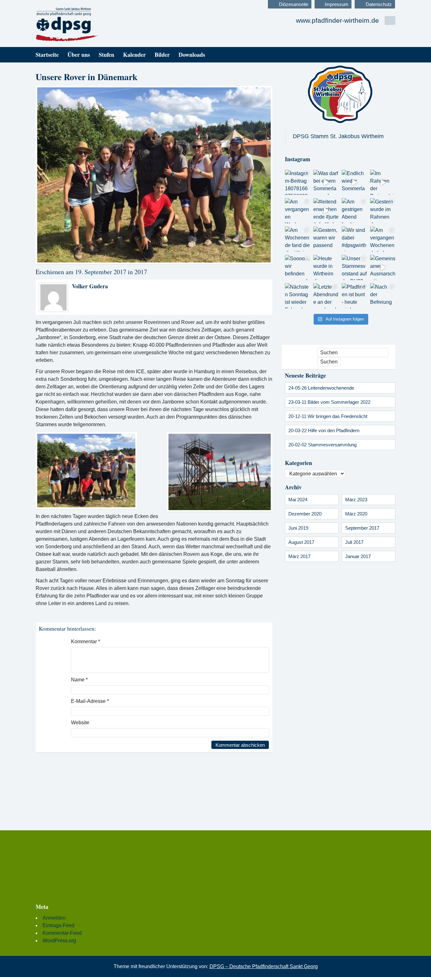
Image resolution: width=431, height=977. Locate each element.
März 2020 (356, 513)
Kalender (134, 54)
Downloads (192, 54)
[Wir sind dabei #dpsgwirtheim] (354, 239)
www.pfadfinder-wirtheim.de (337, 20)
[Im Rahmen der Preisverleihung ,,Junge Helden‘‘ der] (382, 182)
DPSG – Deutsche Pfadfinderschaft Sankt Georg (264, 966)
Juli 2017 (354, 542)
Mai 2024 (297, 499)
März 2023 (356, 499)
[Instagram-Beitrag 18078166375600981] (297, 182)
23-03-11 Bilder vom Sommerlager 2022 (329, 402)
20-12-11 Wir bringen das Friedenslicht (327, 416)
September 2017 (362, 528)
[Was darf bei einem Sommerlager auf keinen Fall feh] (326, 182)
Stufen (106, 54)
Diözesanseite (293, 4)
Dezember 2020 (305, 513)
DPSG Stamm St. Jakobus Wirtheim (338, 136)
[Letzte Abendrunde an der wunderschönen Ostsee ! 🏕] (326, 296)
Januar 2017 (358, 556)
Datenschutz (379, 4)
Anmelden (54, 918)
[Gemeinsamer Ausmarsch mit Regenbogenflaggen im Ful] (382, 267)
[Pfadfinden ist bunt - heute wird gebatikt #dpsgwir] (354, 296)
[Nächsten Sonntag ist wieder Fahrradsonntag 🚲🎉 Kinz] (297, 296)
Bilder (162, 54)
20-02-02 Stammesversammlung (322, 444)
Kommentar (85, 641)
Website (80, 722)
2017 (140, 272)
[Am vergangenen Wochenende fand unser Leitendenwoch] (297, 210)
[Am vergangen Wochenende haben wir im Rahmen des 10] (382, 239)
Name (79, 679)
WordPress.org (59, 940)
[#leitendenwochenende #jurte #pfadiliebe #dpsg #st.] (326, 210)
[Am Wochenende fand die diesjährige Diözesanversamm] (297, 239)
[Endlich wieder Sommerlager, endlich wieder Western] (354, 182)
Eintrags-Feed (58, 925)
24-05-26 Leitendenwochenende (321, 388)
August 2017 (301, 542)
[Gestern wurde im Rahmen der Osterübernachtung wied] (382, 210)
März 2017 (299, 556)
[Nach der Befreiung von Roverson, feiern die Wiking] (382, 296)
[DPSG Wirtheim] (92, 24)
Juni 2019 (298, 528)
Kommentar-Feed (62, 933)
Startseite (47, 54)
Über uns (79, 54)
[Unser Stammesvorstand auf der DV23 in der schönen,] (354, 267)
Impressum (336, 4)
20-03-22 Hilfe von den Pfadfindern (323, 430)
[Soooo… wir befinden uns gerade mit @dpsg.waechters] (297, 267)
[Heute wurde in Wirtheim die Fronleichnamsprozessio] (326, 267)
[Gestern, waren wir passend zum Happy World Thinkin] (326, 239)
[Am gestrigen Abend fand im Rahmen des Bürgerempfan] (354, 210)
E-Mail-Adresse (90, 701)
